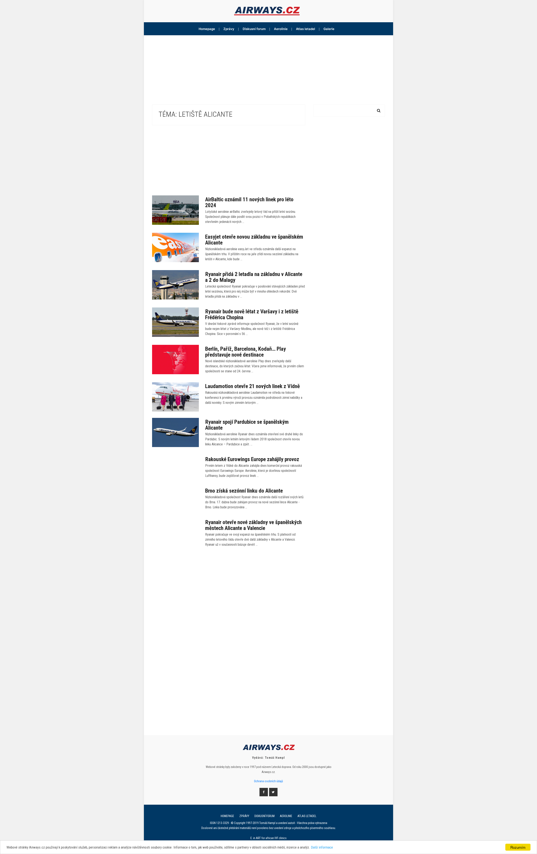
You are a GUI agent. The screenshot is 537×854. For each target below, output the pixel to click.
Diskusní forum (254, 29)
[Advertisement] (268, 66)
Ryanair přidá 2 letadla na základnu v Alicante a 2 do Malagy (253, 277)
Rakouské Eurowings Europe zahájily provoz (252, 459)
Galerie (328, 29)
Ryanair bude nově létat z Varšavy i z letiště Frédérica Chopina (251, 314)
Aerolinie (281, 29)
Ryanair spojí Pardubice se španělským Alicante (247, 425)
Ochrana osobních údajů (268, 781)
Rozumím (517, 847)
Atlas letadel (305, 29)
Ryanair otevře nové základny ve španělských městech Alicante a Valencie (253, 525)
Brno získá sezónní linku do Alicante (244, 491)
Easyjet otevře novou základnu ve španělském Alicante (254, 240)
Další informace (322, 847)
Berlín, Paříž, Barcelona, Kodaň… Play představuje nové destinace (245, 352)
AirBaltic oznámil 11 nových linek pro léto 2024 (249, 202)
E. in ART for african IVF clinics (268, 838)
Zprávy (228, 29)
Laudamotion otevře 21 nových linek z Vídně (252, 386)
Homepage (207, 29)
